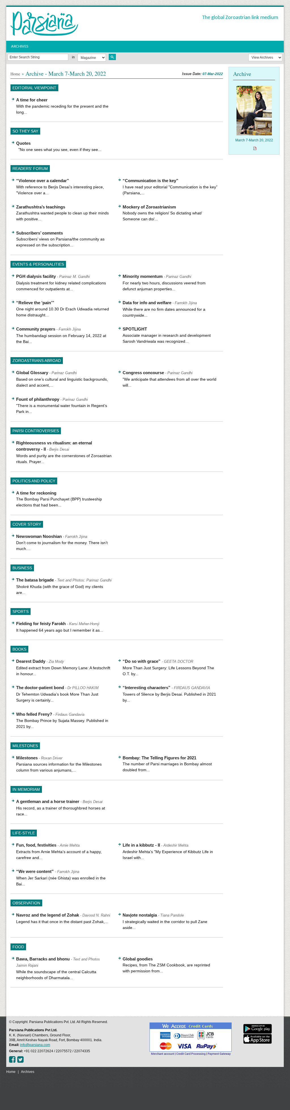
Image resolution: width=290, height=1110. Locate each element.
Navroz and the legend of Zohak (47, 915)
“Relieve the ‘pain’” (35, 302)
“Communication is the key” (150, 180)
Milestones (27, 757)
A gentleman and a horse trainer (47, 801)
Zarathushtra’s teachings (40, 206)
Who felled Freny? (34, 714)
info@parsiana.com (35, 1045)
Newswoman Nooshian (39, 536)
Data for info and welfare (147, 302)
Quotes (23, 143)
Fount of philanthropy (37, 399)
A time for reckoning (36, 493)
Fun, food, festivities (36, 845)
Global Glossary (32, 372)
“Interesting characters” (146, 687)
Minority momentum (143, 276)
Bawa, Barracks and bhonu (43, 958)
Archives (27, 1072)
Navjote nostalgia (140, 915)
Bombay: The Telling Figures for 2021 (159, 757)
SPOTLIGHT (135, 329)
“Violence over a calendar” (42, 180)
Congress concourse (143, 372)
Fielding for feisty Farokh (41, 623)
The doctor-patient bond (40, 687)
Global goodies (138, 958)
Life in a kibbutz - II (141, 845)
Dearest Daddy (30, 661)
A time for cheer (32, 99)
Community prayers (35, 329)
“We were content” (35, 871)
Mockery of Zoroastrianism (149, 206)
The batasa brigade (35, 580)
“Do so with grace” (142, 661)
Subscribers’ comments (39, 233)
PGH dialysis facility (36, 276)
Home (15, 73)
